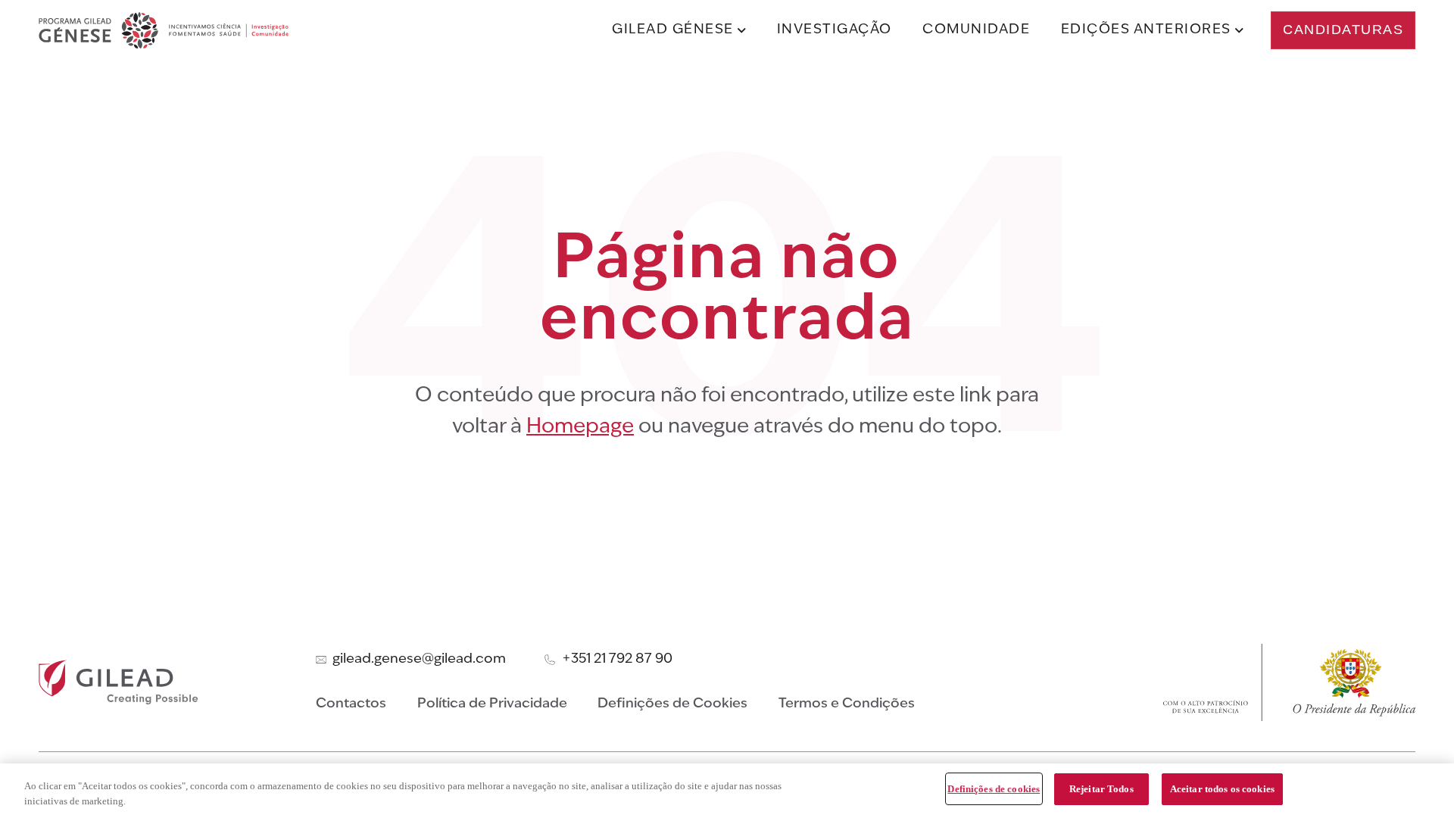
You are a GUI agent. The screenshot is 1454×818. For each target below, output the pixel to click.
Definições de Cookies (672, 704)
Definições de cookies (993, 789)
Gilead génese (673, 29)
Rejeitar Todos (1101, 789)
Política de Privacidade (492, 704)
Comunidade (976, 29)
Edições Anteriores (1146, 29)
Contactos (351, 704)
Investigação (834, 29)
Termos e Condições (846, 704)
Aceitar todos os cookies (1222, 789)
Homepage (580, 427)
